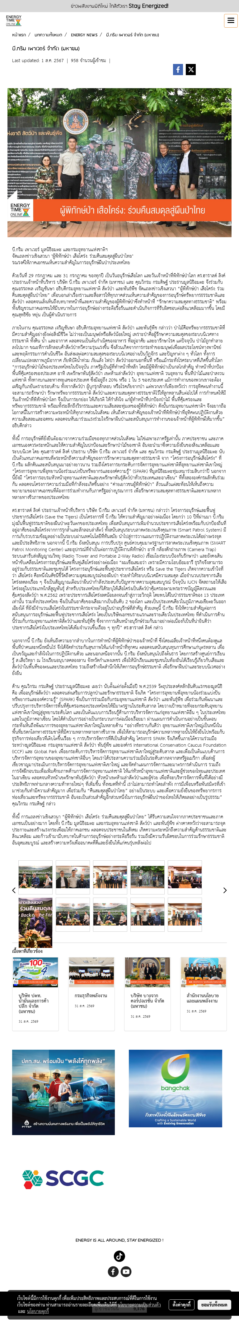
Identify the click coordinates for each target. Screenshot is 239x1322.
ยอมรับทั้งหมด (214, 1304)
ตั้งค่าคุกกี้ (181, 1304)
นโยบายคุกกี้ (38, 1311)
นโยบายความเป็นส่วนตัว (139, 1304)
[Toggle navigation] (231, 21)
